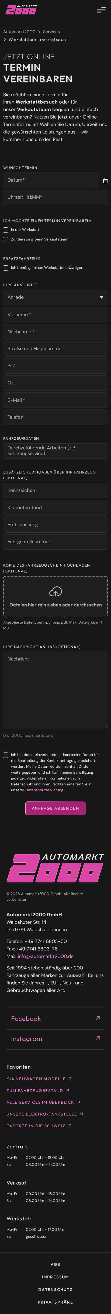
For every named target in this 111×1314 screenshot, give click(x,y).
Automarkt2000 (19, 32)
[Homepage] (21, 9)
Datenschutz (55, 1289)
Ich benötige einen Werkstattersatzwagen (47, 267)
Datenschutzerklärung (44, 790)
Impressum (55, 1276)
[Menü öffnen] (101, 10)
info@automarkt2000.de (46, 956)
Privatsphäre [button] (55, 1302)
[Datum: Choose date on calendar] (105, 180)
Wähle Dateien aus (55, 596)
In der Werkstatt (25, 229)
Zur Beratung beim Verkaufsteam (39, 239)
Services (51, 32)
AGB (55, 1264)
